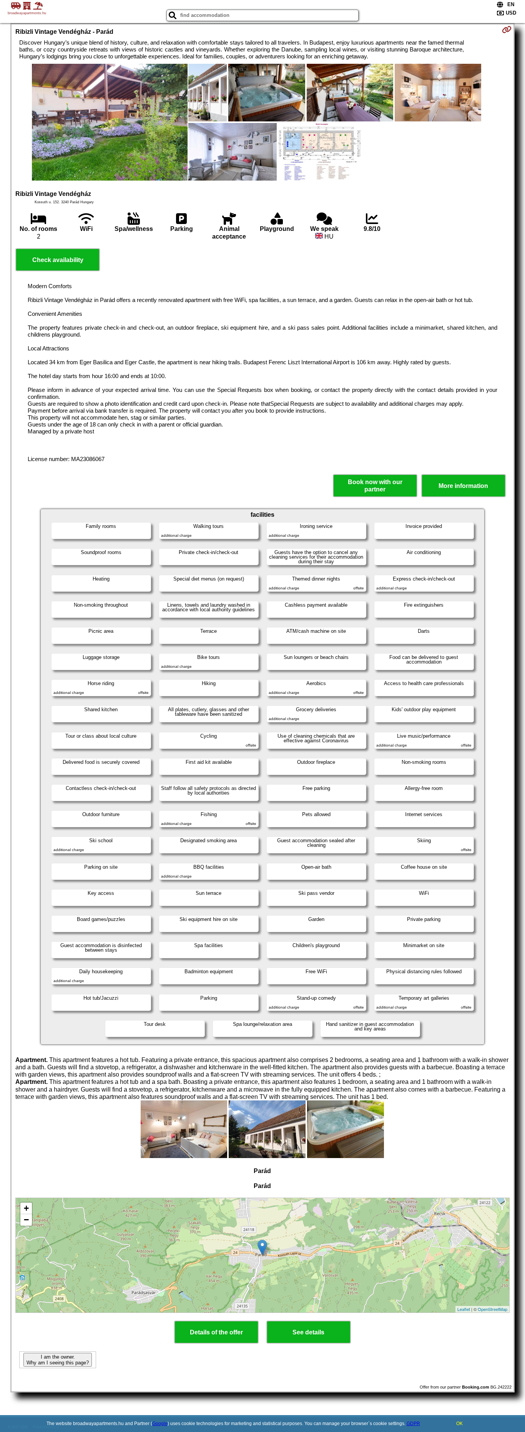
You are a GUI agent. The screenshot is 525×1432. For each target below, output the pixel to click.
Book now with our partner (375, 486)
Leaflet (463, 1309)
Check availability (57, 260)
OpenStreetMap (492, 1309)
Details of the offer (216, 1332)
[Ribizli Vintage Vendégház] (110, 123)
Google (160, 1423)
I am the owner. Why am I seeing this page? (58, 1360)
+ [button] (26, 1208)
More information (463, 486)
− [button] (26, 1220)
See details (308, 1332)
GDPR (413, 1423)
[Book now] (507, 29)
